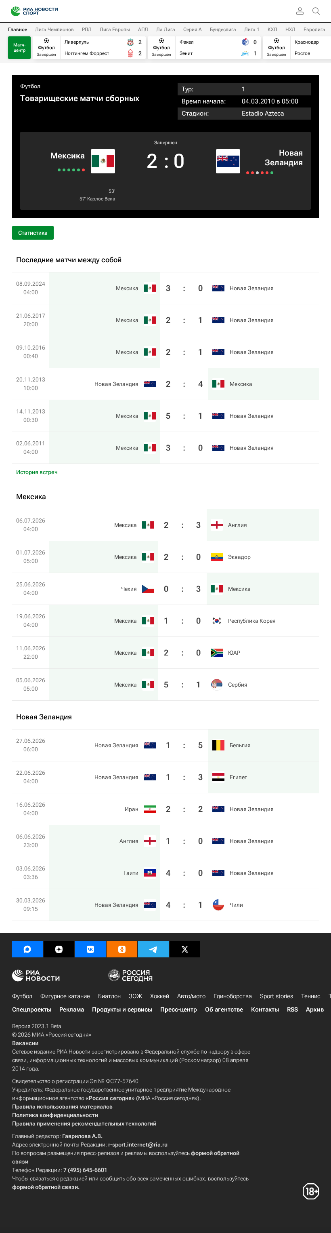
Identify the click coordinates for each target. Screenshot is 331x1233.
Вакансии (25, 1043)
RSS (292, 1009)
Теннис (311, 996)
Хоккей (159, 996)
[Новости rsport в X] (185, 949)
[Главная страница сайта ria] (13, 11)
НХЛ (290, 29)
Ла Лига (165, 29)
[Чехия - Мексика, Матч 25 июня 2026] (73, 170)
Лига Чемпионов (54, 29)
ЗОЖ (135, 996)
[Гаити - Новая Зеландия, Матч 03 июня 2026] (267, 172)
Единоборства (233, 996)
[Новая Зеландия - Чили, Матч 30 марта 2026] (271, 172)
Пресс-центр (178, 1009)
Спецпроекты (31, 1009)
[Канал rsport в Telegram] (153, 949)
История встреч (37, 472)
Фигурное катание (65, 996)
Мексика (67, 155)
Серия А (192, 29)
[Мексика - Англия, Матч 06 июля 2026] (83, 170)
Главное (17, 29)
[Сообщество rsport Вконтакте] (90, 949)
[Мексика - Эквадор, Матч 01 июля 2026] (78, 170)
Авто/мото (191, 996)
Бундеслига (223, 29)
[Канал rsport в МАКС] (27, 949)
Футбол (30, 86)
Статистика (33, 233)
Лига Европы (115, 29)
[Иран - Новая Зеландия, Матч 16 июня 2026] (257, 172)
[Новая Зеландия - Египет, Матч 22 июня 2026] (252, 172)
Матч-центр (19, 47)
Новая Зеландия (284, 157)
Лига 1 (252, 29)
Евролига (314, 29)
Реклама (71, 1009)
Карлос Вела (101, 199)
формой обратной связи (45, 1187)
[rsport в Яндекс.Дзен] (59, 949)
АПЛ (143, 29)
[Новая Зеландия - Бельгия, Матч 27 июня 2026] (247, 172)
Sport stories (276, 996)
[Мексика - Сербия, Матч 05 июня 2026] (59, 170)
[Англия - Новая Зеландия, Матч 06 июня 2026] (262, 172)
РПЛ (87, 29)
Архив (315, 1009)
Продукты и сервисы (122, 1009)
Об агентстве (224, 1009)
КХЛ (272, 29)
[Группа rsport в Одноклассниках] (122, 949)
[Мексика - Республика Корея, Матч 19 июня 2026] (68, 170)
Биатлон (109, 996)
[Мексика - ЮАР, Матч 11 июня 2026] (64, 170)
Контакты (265, 1009)
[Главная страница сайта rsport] (52, 11)
